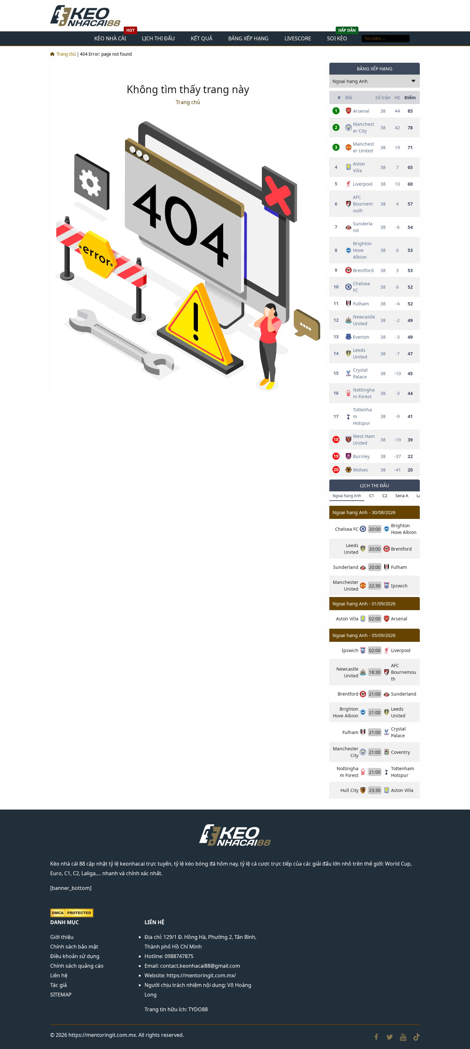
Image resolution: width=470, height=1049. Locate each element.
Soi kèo (337, 38)
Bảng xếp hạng (248, 38)
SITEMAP (61, 994)
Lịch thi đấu (158, 38)
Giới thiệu (62, 936)
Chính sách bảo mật (74, 946)
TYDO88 (198, 1009)
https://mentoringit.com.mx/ (201, 975)
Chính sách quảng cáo (77, 965)
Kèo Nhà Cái (110, 38)
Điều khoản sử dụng (74, 956)
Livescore (298, 38)
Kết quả (201, 38)
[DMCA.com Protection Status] (71, 912)
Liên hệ (58, 975)
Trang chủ (66, 54)
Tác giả (58, 984)
